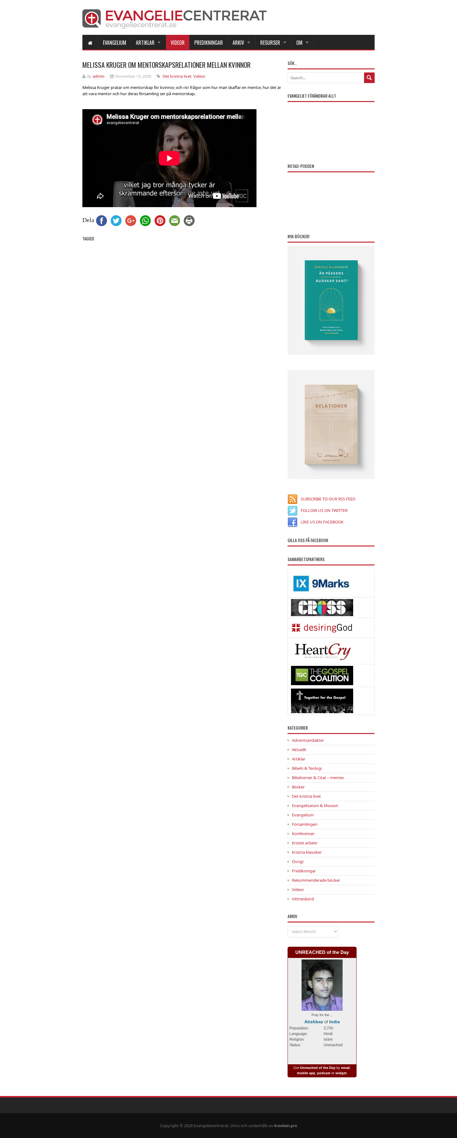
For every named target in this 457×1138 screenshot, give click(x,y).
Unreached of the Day (317, 1068)
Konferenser (303, 833)
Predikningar (208, 42)
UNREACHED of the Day (322, 952)
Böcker (298, 787)
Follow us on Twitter (324, 510)
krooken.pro (285, 1125)
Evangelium (114, 42)
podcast (323, 1073)
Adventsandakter (308, 740)
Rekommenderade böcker (316, 880)
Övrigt (298, 861)
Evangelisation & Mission (315, 805)
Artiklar (145, 42)
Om (299, 42)
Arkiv (238, 42)
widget (341, 1073)
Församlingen (304, 824)
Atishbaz (313, 1021)
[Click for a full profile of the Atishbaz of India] (322, 1007)
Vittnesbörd (303, 899)
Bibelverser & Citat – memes (318, 777)
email (345, 1068)
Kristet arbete (304, 843)
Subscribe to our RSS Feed (328, 499)
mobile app (306, 1073)
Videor (178, 42)
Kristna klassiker (307, 852)
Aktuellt (299, 749)
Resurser (270, 42)
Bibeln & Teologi (307, 768)
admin (98, 76)
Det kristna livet (177, 76)
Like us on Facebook (322, 522)
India (334, 1021)
